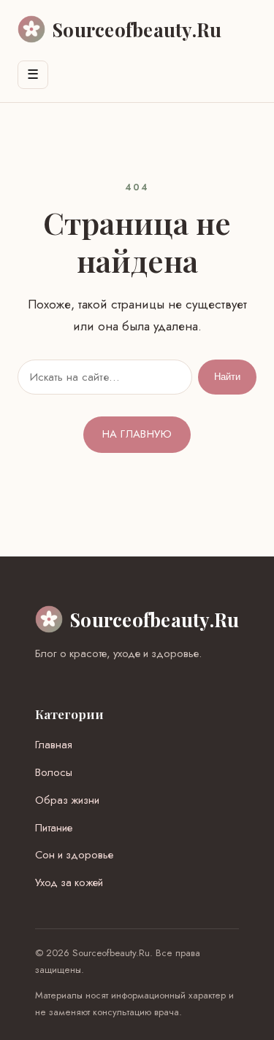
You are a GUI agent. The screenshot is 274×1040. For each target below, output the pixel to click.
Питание (53, 828)
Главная (53, 745)
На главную (137, 434)
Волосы (53, 772)
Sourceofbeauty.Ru (154, 619)
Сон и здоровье (74, 855)
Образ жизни (67, 800)
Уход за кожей (69, 882)
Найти (227, 376)
